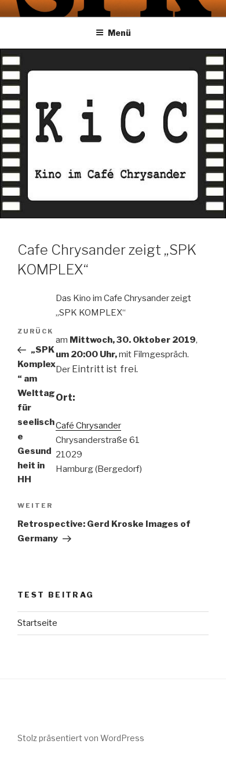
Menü (119, 33)
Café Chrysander (88, 425)
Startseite (37, 623)
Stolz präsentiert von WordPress (80, 738)
